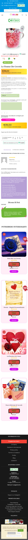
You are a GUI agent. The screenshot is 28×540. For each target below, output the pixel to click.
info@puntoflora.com (10, 5)
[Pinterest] (20, 137)
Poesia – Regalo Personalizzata (14, 307)
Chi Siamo (14, 444)
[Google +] (22, 137)
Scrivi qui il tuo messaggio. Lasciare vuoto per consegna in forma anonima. (14, 100)
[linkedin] (15, 138)
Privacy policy (14, 450)
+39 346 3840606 (19, 3)
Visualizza (14, 271)
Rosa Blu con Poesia (14, 258)
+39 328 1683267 (8, 3)
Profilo (14, 455)
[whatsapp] (18, 138)
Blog (14, 458)
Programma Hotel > (14, 441)
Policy (18, 533)
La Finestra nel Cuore (14, 356)
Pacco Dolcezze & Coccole (14, 405)
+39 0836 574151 (13, 1)
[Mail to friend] (13, 138)
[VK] (18, 137)
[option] (14, 214)
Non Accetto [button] (11, 533)
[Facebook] (15, 137)
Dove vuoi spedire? (7, 92)
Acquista (9, 119)
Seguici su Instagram (14, 495)
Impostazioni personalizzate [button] (14, 535)
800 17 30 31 (7, 62)
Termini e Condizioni (14, 452)
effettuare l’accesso (10, 172)
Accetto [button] (21, 530)
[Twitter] (13, 137)
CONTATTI (14, 460)
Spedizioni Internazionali (14, 447)
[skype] (20, 138)
